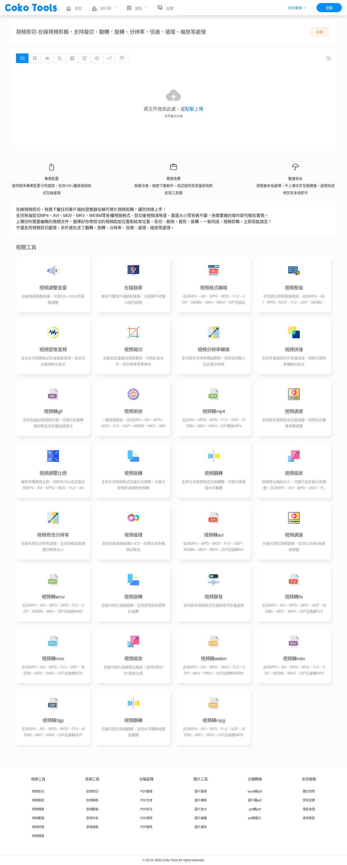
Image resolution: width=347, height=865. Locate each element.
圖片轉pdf (254, 800)
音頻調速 (92, 827)
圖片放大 (201, 809)
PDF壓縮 (146, 791)
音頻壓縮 (92, 809)
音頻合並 (92, 818)
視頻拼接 (38, 827)
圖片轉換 (201, 800)
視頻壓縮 (38, 818)
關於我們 (309, 791)
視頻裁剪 (38, 800)
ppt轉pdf (255, 809)
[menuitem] (74, 7)
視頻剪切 (38, 791)
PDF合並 (146, 800)
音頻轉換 (92, 800)
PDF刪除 (146, 827)
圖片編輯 (201, 818)
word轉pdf (255, 791)
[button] (297, 8)
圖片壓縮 (201, 791)
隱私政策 (309, 809)
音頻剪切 (92, 791)
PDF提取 (146, 818)
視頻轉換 (38, 809)
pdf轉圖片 (254, 818)
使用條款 (309, 818)
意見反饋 (309, 800)
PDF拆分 (146, 809)
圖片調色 (201, 827)
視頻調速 (38, 835)
